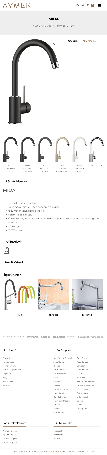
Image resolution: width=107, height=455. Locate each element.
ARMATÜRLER (60, 26)
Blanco (47, 26)
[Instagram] (88, 5)
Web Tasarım (55, 451)
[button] (99, 5)
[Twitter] (83, 5)
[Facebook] (77, 5)
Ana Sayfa (38, 26)
